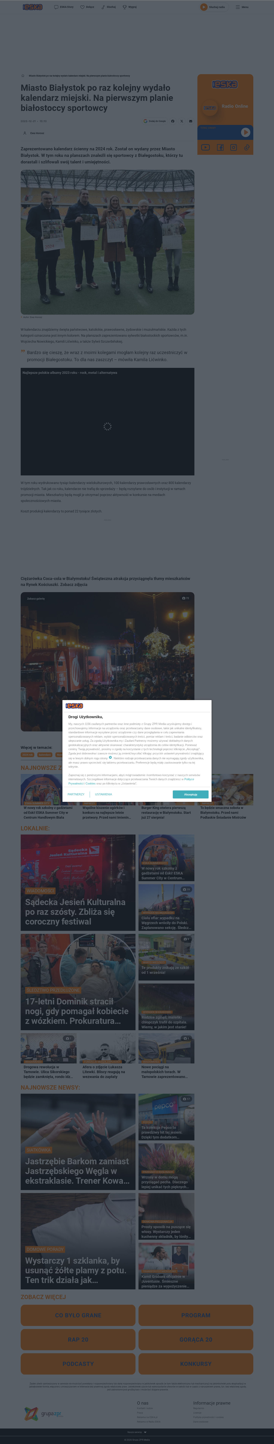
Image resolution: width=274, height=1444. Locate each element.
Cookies (91, 783)
